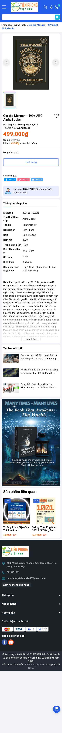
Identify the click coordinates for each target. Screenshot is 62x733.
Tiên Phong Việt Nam (34, 664)
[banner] (31, 442)
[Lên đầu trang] (57, 718)
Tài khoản (51, 7)
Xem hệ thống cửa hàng (16, 585)
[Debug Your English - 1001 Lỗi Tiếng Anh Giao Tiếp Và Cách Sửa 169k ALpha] (45, 511)
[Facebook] (5, 642)
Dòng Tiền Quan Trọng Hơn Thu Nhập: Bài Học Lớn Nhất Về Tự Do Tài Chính (38, 387)
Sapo (31, 668)
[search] (57, 17)
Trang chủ (7, 25)
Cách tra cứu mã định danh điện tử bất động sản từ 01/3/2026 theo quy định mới (39, 358)
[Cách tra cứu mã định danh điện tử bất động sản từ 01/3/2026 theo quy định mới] (11, 360)
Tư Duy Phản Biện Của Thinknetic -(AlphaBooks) (16, 530)
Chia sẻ (11, 180)
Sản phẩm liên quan (19, 492)
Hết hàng (31, 162)
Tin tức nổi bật (12, 348)
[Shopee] (11, 642)
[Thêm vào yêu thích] (56, 115)
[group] (31, 62)
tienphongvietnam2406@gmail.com (26, 578)
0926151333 (13, 572)
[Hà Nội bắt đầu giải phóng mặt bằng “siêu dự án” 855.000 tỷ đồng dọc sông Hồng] (11, 374)
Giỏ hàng (59, 7)
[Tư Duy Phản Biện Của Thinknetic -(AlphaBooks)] (16, 511)
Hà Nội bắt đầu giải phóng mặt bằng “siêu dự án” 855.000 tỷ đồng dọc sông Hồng (39, 373)
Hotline (46, 7)
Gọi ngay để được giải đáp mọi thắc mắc (33, 191)
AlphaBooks (20, 25)
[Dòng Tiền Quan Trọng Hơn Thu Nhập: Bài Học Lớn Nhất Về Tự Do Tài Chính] (11, 388)
